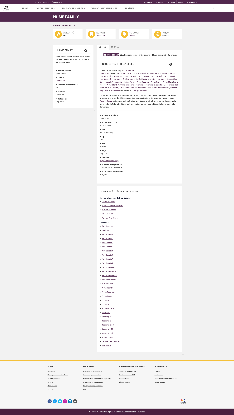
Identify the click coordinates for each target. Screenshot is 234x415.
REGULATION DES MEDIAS (72, 8)
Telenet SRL (100, 35)
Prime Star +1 (107, 304)
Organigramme (54, 378)
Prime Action (117, 82)
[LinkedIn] (70, 401)
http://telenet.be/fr (108, 160)
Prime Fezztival (143, 82)
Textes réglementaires (92, 375)
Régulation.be (124, 382)
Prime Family (129, 82)
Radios (157, 371)
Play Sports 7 (105, 79)
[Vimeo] (60, 401)
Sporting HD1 (105, 88)
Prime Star (167, 82)
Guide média (160, 382)
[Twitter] (55, 401)
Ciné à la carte (124, 73)
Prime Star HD (113, 85)
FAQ (85, 389)
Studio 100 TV (131, 88)
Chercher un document (92, 371)
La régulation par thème (93, 386)
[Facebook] (50, 401)
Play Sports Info (148, 79)
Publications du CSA (127, 375)
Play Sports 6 (169, 76)
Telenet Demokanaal (147, 88)
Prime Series (156, 82)
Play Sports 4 (144, 76)
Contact (51, 389)
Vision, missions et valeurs (58, 375)
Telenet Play (163, 88)
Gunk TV (172, 73)
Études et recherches (127, 371)
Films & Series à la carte (143, 73)
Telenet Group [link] (106, 101)
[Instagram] (65, 401)
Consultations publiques (93, 382)
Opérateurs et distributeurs (165, 378)
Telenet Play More (110, 218)
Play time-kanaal (109, 279)
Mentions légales (106, 412)
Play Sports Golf (132, 79)
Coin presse (52, 386)
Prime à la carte (127, 85)
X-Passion (115, 91)
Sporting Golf (172, 85)
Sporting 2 (150, 85)
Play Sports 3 (130, 76)
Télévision (133, 35)
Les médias (129, 8)
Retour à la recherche (64, 25)
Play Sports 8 (118, 79)
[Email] (75, 401)
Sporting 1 (140, 85)
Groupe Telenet (140, 91)
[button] (214, 8)
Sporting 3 (160, 85)
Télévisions (159, 375)
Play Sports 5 (156, 76)
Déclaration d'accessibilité (126, 412)
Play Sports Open (164, 79)
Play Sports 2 (118, 76)
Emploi (50, 382)
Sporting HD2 (118, 88)
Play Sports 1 (105, 76)
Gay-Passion (161, 73)
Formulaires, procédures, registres (97, 378)
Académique (124, 378)
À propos (51, 371)
